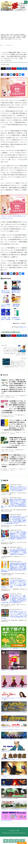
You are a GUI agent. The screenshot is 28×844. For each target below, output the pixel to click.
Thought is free (22, 832)
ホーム (3, 45)
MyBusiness (23, 323)
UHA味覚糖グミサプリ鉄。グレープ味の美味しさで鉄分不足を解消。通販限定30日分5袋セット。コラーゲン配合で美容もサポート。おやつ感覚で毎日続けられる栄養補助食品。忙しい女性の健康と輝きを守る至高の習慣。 (13, 406)
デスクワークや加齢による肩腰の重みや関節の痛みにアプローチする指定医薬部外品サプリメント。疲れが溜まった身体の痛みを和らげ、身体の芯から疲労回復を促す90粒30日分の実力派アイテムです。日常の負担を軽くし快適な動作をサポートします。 (13, 536)
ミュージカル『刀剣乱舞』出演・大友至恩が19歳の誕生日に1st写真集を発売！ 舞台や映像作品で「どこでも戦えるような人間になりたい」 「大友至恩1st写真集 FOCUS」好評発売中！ (18, 551)
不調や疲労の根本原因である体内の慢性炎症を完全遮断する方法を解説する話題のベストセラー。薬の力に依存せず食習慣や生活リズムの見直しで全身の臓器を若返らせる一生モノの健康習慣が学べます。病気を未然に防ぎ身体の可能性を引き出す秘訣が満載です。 (13, 567)
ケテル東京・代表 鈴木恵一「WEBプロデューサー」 (13, 729)
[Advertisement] (14, 23)
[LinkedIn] (19, 68)
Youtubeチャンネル (7, 648)
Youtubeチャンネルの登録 (7, 670)
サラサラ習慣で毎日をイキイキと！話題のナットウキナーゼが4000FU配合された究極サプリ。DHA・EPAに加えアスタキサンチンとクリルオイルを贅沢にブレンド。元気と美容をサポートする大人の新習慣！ (13, 460)
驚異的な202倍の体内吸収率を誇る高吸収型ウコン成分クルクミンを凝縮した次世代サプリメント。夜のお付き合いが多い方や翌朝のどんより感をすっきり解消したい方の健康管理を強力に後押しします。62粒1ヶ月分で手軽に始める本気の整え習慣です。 (13, 503)
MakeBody (10, 45)
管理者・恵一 (23, 327)
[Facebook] (8, 68)
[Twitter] (3, 68)
